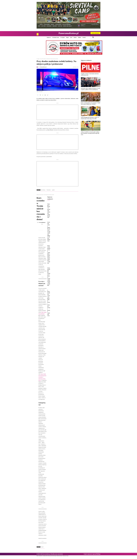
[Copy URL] (47, 95)
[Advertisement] (57, 112)
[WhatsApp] (43, 95)
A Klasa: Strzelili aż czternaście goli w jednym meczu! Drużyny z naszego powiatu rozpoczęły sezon (90, 133)
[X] (40, 95)
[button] (68, 15)
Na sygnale (38, 58)
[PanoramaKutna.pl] (37, 67)
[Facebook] (37, 34)
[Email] (45, 95)
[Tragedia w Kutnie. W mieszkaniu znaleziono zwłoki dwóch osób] (90, 67)
